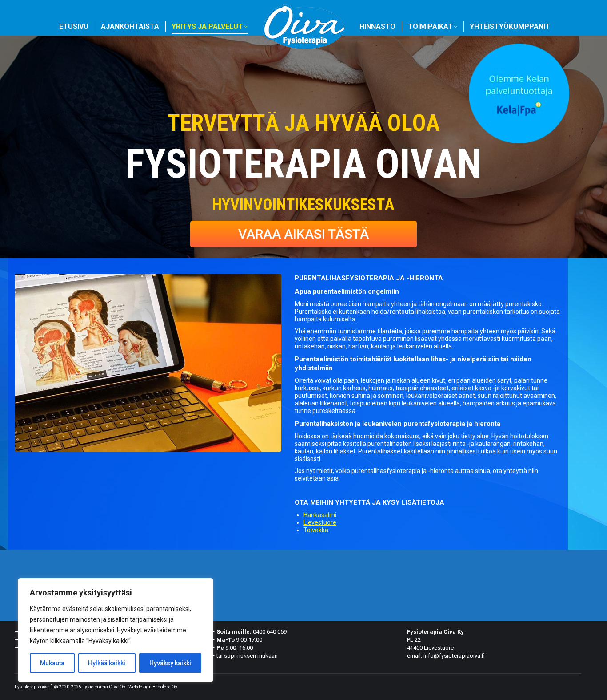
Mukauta (52, 663)
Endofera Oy (164, 686)
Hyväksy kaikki (170, 663)
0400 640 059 (270, 631)
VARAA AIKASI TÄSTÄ (303, 234)
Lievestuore (320, 522)
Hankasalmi (320, 514)
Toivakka (316, 530)
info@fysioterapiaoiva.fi (454, 655)
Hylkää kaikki (106, 663)
